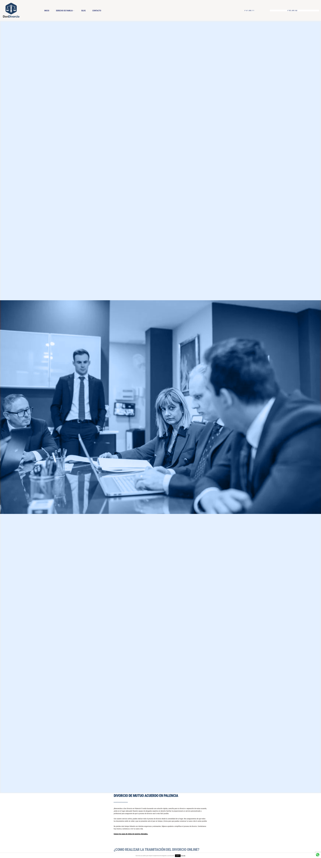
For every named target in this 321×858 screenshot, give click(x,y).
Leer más (183, 855)
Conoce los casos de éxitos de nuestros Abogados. (131, 834)
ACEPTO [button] (178, 855)
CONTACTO (96, 11)
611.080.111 (250, 10)
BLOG (83, 11)
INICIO (46, 11)
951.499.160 (293, 10)
